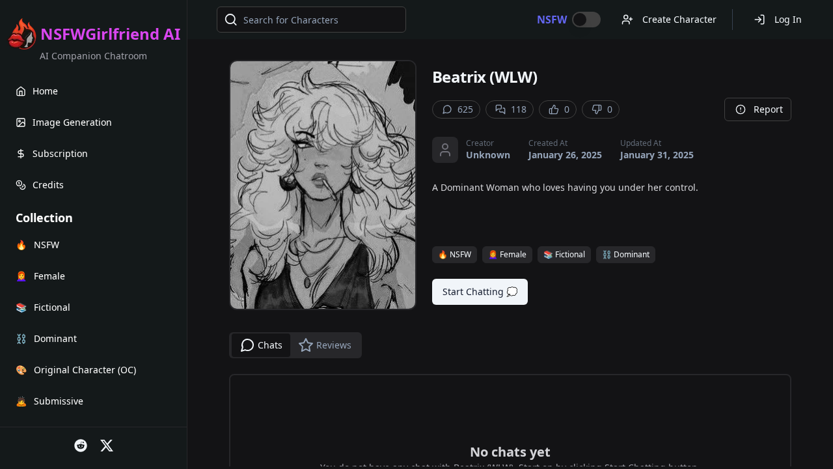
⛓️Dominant (625, 254)
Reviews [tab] (333, 345)
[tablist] (295, 345)
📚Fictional (564, 254)
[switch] (586, 19)
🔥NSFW (454, 254)
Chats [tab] (270, 345)
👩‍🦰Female (507, 254)
